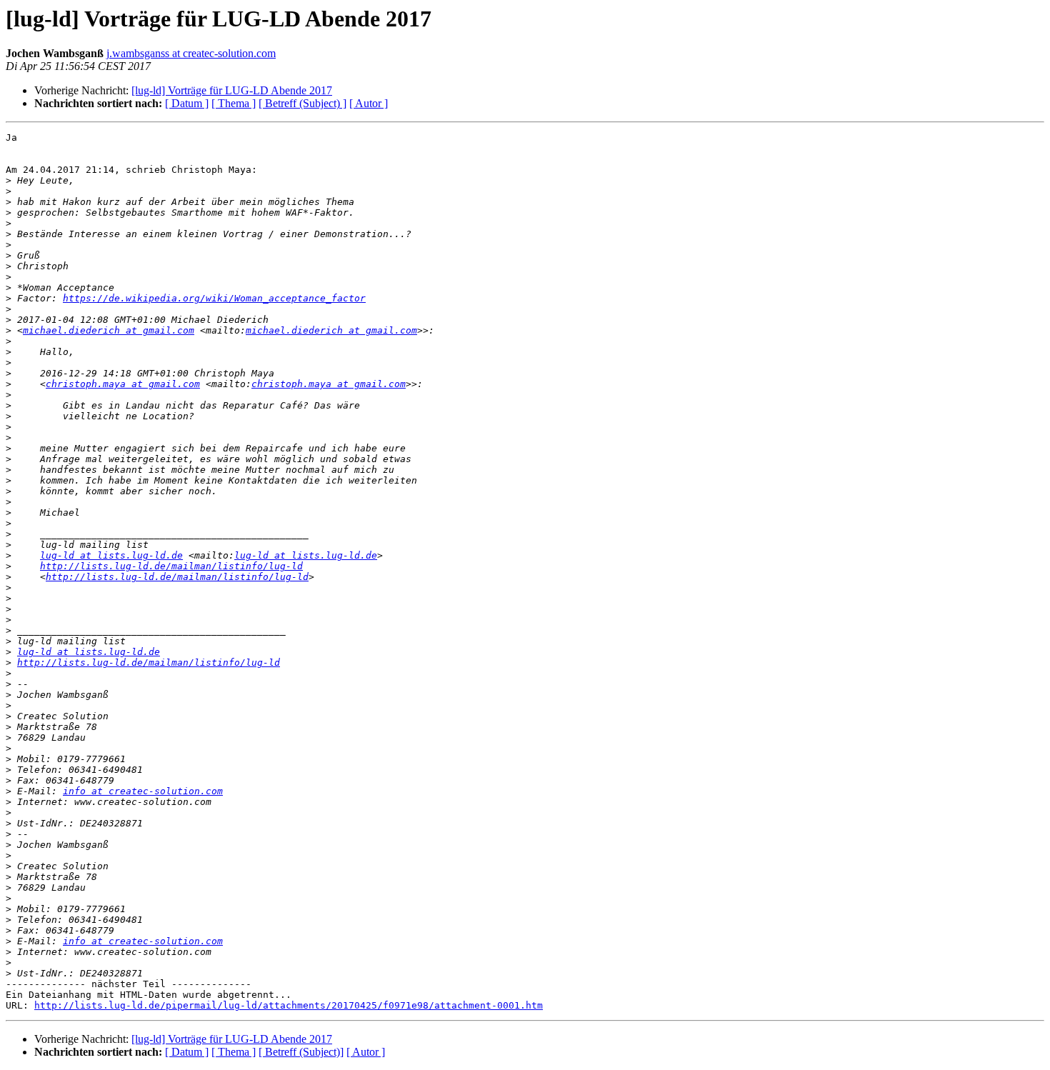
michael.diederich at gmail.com (108, 330)
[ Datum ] (187, 103)
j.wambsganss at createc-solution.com (191, 53)
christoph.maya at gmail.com (123, 384)
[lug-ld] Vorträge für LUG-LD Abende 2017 (231, 90)
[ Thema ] (233, 103)
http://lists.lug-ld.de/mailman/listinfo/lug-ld (171, 566)
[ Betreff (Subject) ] (302, 103)
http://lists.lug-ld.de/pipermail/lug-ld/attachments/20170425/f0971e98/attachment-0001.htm (288, 1005)
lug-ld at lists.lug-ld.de (111, 555)
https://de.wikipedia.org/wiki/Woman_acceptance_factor (214, 298)
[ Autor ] (368, 103)
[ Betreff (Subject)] (301, 1052)
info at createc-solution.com (143, 791)
